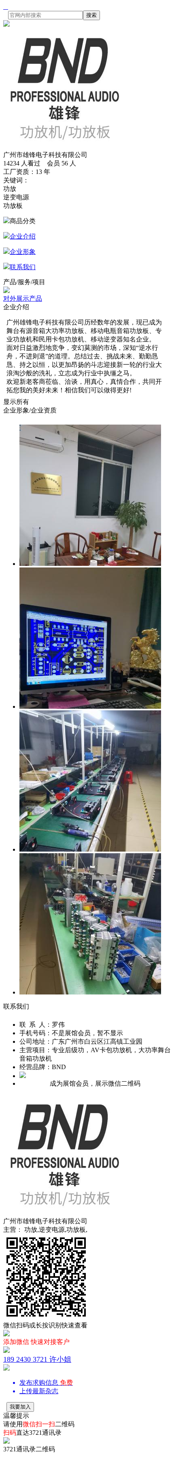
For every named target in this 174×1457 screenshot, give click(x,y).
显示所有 (16, 401)
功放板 (13, 205)
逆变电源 (16, 197)
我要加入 (20, 1407)
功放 (9, 188)
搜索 (91, 15)
